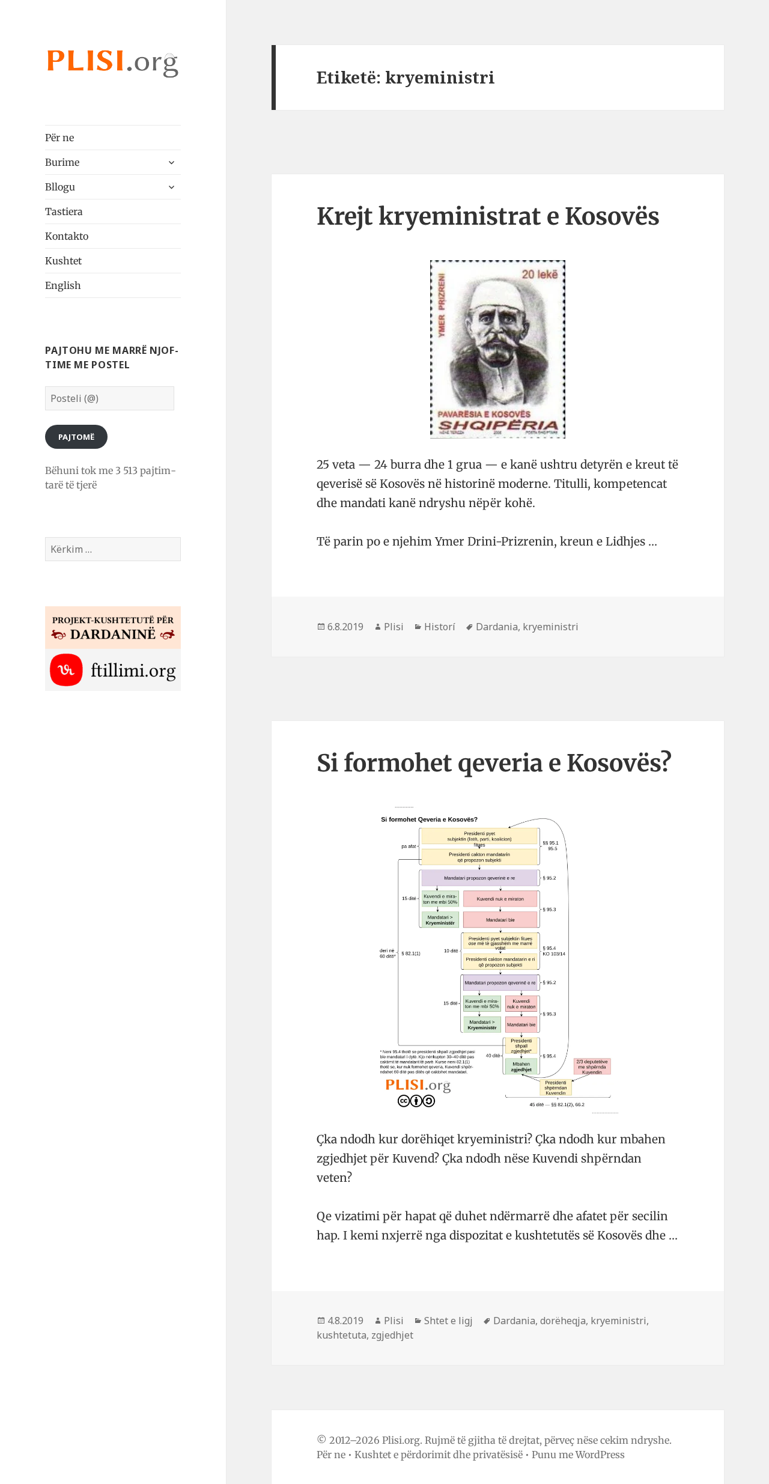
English (63, 285)
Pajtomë (76, 436)
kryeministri (551, 626)
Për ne (59, 138)
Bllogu (60, 187)
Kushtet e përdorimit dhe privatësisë (438, 1455)
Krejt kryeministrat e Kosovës (488, 216)
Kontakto (66, 236)
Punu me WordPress (578, 1455)
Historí (439, 626)
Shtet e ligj (448, 1320)
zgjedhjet (392, 1335)
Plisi (394, 626)
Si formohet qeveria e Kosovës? (494, 763)
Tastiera (64, 211)
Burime (62, 162)
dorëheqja (563, 1320)
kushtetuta (341, 1335)
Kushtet (63, 261)
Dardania (497, 626)
